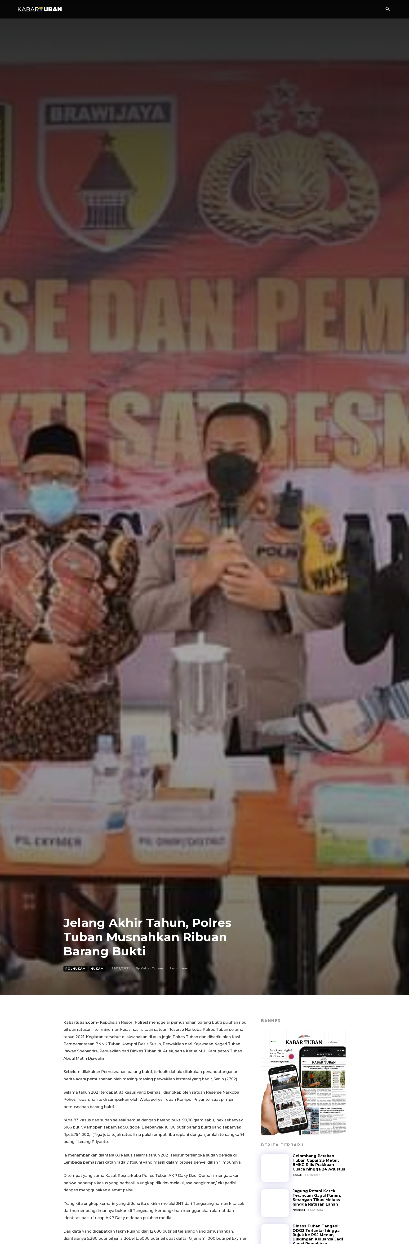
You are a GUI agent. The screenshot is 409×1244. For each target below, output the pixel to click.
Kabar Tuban (152, 968)
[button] (387, 9)
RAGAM (297, 1175)
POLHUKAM (75, 968)
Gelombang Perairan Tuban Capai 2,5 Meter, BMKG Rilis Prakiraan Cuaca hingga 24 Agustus (319, 1162)
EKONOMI (299, 1210)
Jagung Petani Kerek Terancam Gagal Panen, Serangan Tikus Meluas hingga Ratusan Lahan (317, 1197)
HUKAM (97, 968)
